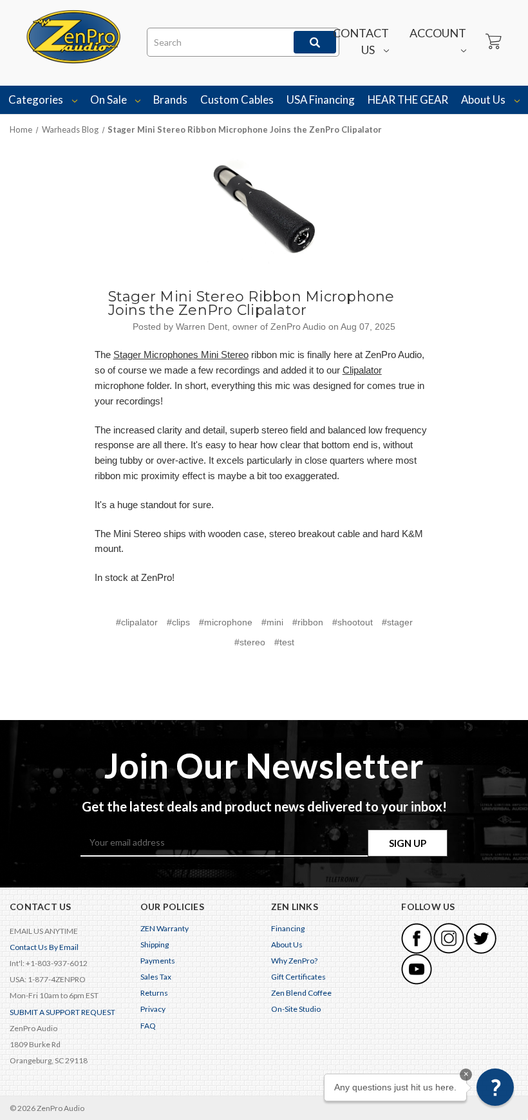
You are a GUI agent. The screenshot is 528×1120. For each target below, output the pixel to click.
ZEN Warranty (164, 928)
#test (284, 642)
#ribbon (307, 622)
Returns (154, 993)
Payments (157, 960)
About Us (484, 99)
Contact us (361, 41)
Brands (170, 99)
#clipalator (137, 622)
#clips (178, 622)
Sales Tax (155, 977)
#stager (397, 622)
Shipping (154, 944)
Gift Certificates (298, 977)
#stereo (249, 642)
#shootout (352, 622)
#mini (272, 622)
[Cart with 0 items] (492, 42)
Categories (36, 99)
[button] (495, 1087)
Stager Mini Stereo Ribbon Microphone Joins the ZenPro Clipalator (251, 303)
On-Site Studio (296, 1009)
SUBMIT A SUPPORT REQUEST (62, 1012)
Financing (288, 928)
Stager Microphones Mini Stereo (181, 354)
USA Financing (321, 99)
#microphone (225, 622)
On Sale (109, 99)
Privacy (152, 1009)
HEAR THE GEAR (408, 99)
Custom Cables (237, 99)
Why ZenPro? (294, 960)
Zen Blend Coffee (301, 993)
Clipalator (362, 370)
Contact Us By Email (44, 947)
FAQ (148, 1025)
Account (438, 33)
